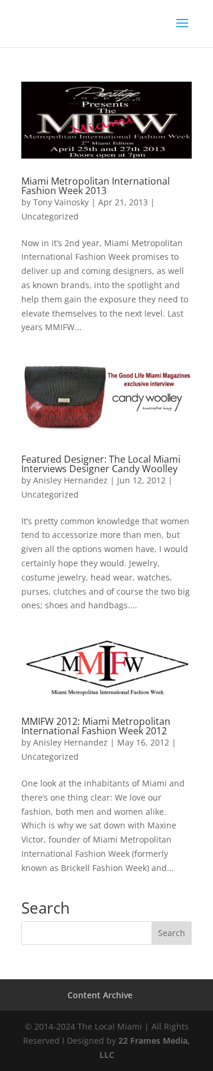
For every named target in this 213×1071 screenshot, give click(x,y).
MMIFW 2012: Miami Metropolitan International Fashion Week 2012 (95, 726)
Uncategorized (50, 216)
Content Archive (100, 995)
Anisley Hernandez (70, 480)
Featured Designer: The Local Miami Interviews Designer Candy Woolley (100, 464)
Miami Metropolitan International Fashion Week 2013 (95, 186)
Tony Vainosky (61, 202)
